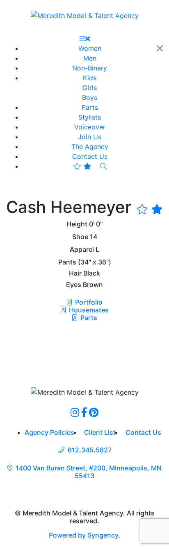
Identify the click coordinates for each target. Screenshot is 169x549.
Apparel (82, 249)
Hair (75, 273)
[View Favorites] (82, 166)
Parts (88, 318)
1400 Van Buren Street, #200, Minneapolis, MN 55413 (89, 472)
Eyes (73, 285)
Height (76, 224)
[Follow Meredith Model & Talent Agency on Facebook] (84, 412)
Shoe (80, 237)
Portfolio (88, 302)
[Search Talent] (103, 166)
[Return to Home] (85, 15)
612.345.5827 (90, 450)
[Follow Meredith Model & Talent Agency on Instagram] (75, 412)
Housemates (88, 310)
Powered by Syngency (83, 535)
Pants (67, 262)
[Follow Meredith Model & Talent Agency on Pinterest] (93, 412)
